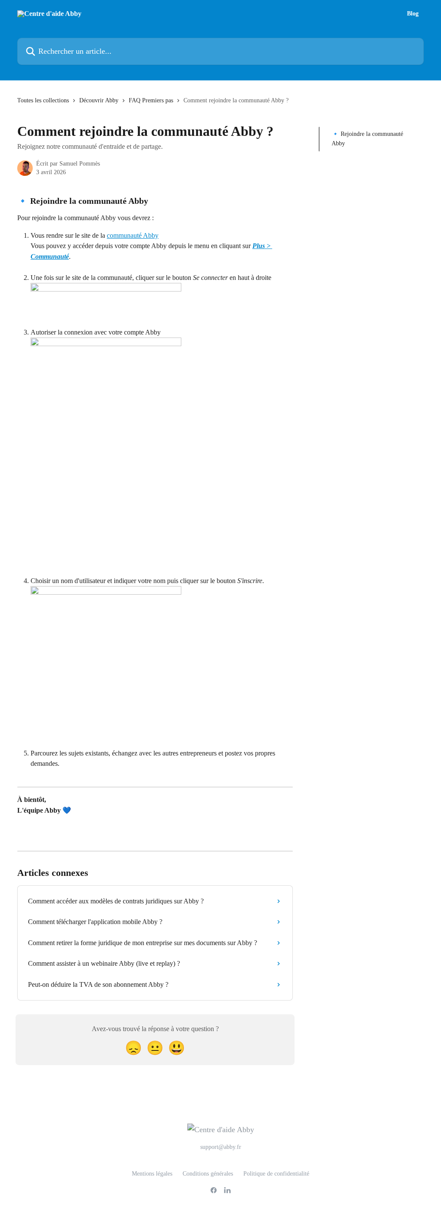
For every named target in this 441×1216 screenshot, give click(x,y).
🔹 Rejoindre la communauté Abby (367, 139)
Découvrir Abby (98, 100)
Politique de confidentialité (276, 1173)
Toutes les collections (43, 100)
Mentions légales (152, 1173)
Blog (413, 14)
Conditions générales (208, 1173)
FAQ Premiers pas (151, 100)
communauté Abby (132, 235)
